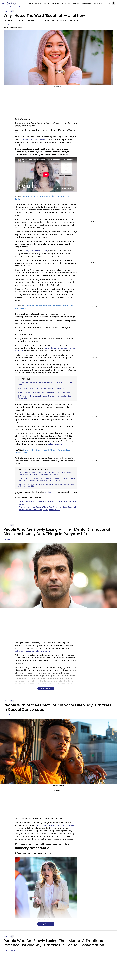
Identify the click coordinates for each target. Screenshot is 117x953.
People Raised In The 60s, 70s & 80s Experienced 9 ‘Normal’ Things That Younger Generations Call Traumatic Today (46, 479)
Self (44, 3)
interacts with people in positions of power (54, 825)
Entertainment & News (59, 3)
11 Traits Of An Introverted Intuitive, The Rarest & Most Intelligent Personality (45, 397)
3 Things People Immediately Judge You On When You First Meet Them (45, 383)
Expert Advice (97, 3)
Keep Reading (45, 688)
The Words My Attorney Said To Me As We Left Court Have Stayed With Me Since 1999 (46, 485)
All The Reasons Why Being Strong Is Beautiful (39, 509)
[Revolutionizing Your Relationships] (12, 3)
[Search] (108, 3)
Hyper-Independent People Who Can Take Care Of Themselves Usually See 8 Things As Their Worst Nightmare (45, 473)
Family (49, 3)
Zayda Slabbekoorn (11, 715)
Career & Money (86, 3)
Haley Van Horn (9, 950)
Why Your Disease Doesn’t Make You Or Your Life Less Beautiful (47, 507)
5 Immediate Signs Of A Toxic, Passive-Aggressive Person (43, 388)
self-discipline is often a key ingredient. (33, 651)
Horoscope (38, 3)
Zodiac (31, 3)
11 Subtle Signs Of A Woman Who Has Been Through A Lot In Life (45, 392)
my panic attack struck (36, 251)
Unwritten (7, 25)
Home (5, 11)
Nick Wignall (8, 539)
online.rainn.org (55, 444)
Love (26, 3)
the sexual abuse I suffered (33, 139)
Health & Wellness (74, 3)
